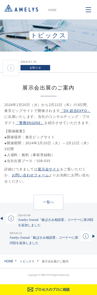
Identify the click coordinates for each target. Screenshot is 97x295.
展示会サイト (49, 169)
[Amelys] (21, 9)
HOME (52, 10)
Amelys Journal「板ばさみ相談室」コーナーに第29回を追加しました (43, 238)
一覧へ (48, 202)
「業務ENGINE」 (29, 122)
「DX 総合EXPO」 (75, 110)
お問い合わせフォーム (30, 175)
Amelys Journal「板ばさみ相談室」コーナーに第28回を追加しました (55, 220)
